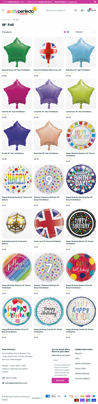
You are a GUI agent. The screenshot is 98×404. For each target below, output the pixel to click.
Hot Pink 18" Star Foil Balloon (13, 112)
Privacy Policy (80, 368)
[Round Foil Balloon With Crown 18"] (49, 52)
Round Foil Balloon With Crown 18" (48, 70)
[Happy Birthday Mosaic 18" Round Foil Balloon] (81, 223)
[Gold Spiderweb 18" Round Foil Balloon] (17, 223)
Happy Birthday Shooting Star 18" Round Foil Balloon (79, 198)
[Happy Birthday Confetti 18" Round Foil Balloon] (49, 312)
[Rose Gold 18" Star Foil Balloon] (49, 135)
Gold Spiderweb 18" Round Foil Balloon (14, 242)
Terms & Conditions (82, 378)
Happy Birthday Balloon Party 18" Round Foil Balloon (79, 286)
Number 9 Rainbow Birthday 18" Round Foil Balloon (47, 198)
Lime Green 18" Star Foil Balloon (78, 112)
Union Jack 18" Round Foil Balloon (47, 241)
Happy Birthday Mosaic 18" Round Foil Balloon (79, 242)
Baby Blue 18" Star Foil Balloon (78, 70)
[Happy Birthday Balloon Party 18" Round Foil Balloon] (81, 267)
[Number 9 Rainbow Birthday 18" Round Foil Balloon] (49, 179)
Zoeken (75, 10)
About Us (78, 353)
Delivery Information (83, 363)
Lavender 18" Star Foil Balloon (46, 112)
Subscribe (60, 380)
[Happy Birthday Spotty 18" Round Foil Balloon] (17, 179)
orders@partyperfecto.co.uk (16, 383)
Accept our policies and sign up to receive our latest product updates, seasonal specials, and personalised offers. (62, 370)
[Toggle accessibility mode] (95, 1)
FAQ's (77, 358)
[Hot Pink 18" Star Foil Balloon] (17, 94)
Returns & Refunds (82, 373)
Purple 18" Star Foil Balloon (13, 153)
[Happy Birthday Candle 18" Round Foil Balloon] (81, 312)
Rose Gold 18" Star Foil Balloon (46, 153)
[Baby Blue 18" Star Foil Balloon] (81, 52)
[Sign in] (83, 10)
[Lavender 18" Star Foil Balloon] (49, 94)
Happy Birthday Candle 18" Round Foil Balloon (79, 330)
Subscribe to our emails (61, 355)
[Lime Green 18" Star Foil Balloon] (81, 94)
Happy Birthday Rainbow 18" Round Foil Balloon (80, 154)
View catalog (3, 10)
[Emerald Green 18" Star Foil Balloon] (17, 52)
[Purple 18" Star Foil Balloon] (17, 135)
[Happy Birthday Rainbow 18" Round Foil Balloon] (81, 135)
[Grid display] (65, 32)
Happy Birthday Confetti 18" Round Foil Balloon (48, 330)
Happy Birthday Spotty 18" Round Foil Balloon (17, 198)
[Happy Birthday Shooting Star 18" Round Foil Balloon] (81, 179)
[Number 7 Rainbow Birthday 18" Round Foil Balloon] (49, 267)
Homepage (6, 20)
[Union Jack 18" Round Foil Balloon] (49, 223)
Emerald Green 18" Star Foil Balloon (16, 70)
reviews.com (72, 2)
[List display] (68, 32)
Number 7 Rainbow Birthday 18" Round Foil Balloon (47, 286)
